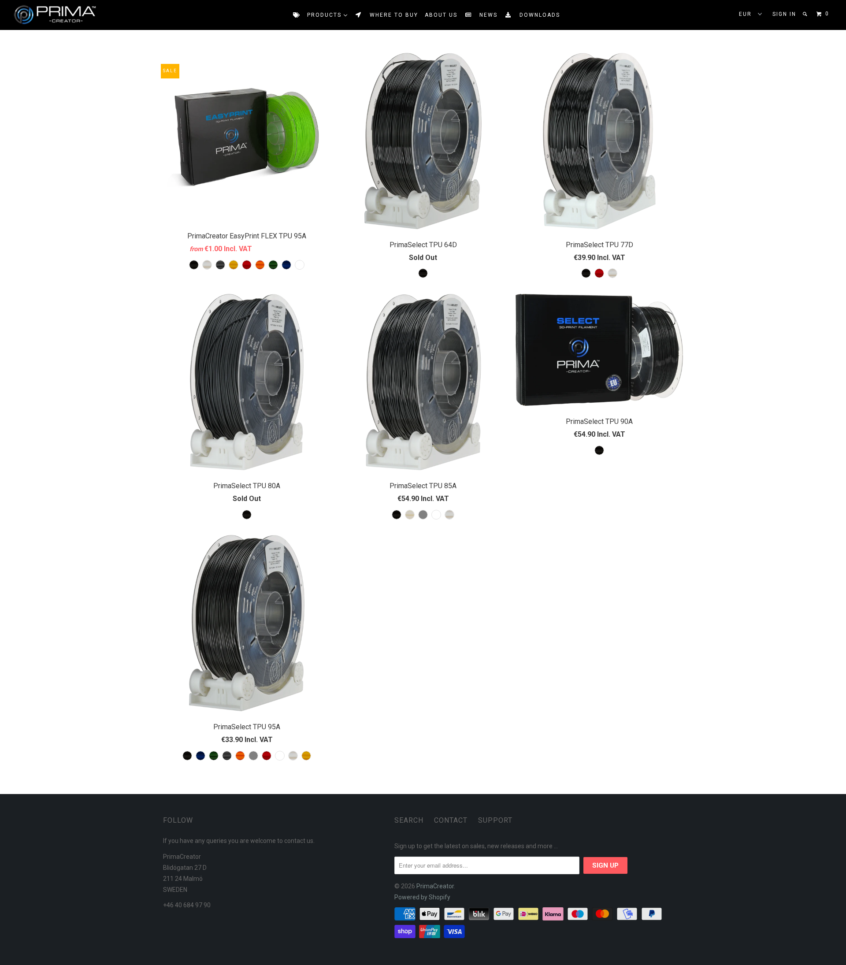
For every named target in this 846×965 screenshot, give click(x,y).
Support (495, 820)
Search (408, 820)
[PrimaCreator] (46, 15)
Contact (451, 820)
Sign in (784, 14)
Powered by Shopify (422, 897)
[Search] (805, 14)
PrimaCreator (435, 886)
